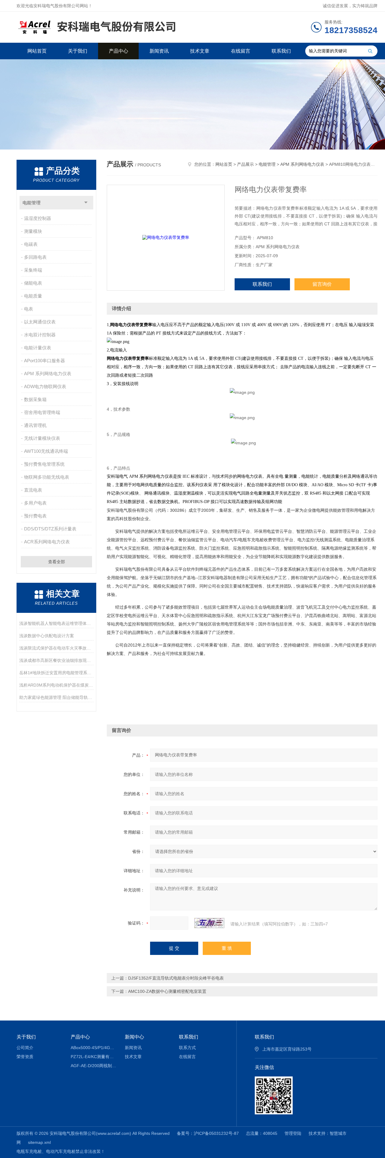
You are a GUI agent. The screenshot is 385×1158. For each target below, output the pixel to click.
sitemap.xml (39, 1142)
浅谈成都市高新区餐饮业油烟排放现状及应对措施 (56, 660)
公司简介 (25, 1047)
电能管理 (32, 202)
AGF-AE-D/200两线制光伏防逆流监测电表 (93, 1065)
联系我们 (281, 51)
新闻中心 (134, 1036)
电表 (28, 308)
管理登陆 (293, 1133)
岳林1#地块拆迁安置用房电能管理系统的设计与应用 (56, 672)
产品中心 (118, 51)
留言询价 (322, 284)
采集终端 (33, 270)
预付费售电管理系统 (44, 464)
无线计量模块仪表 (42, 438)
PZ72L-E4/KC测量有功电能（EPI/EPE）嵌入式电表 (93, 1056)
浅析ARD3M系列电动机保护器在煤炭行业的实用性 (56, 685)
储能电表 (33, 283)
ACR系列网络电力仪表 (47, 541)
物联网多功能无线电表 (46, 477)
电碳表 (31, 244)
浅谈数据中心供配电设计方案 (46, 635)
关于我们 (77, 51)
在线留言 (240, 51)
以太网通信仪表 (40, 321)
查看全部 (56, 561)
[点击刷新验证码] (209, 923)
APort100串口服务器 (44, 360)
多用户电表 (35, 502)
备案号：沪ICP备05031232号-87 (208, 1133)
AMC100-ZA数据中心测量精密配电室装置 (167, 991)
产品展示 (245, 164)
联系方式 (187, 1047)
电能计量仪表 (37, 347)
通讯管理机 (35, 425)
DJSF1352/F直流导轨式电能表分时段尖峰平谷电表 (176, 978)
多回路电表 (35, 257)
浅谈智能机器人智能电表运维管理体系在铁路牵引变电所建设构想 (56, 623)
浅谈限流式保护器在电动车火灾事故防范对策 (56, 648)
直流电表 (33, 490)
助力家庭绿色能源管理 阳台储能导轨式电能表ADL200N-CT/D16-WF (56, 697)
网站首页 (37, 51)
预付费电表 (35, 515)
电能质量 (33, 295)
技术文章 (199, 51)
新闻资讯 (159, 51)
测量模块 (33, 231)
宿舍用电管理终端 (42, 412)
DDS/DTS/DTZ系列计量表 (50, 528)
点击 (86, 202)
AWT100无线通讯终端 (46, 451)
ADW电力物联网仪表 (45, 386)
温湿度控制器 (37, 218)
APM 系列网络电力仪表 (47, 373)
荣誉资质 (25, 1056)
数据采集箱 (35, 399)
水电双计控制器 (40, 334)
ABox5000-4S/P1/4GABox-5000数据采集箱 (93, 1047)
